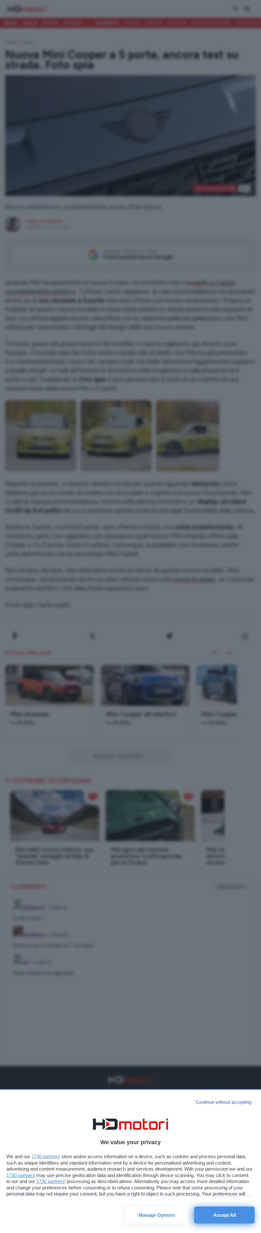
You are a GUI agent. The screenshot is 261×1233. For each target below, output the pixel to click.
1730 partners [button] (46, 1156)
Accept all (224, 1215)
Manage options (156, 1215)
